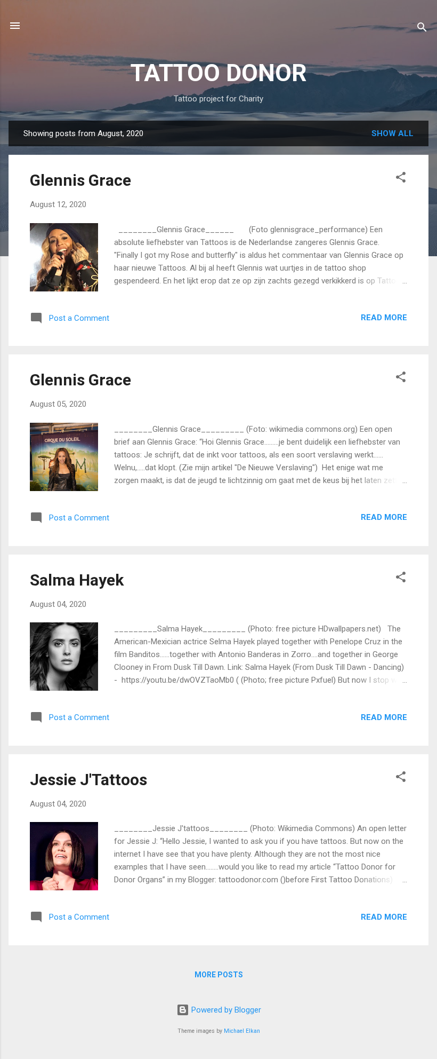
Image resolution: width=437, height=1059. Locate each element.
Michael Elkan (242, 1031)
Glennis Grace (80, 180)
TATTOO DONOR (219, 73)
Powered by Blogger (225, 1010)
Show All (392, 133)
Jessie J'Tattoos (88, 779)
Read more (384, 317)
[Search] (422, 29)
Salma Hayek (77, 580)
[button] (400, 179)
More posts (219, 974)
